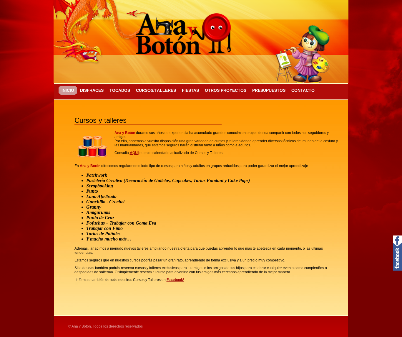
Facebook (175, 280)
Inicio (68, 90)
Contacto (303, 90)
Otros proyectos (225, 90)
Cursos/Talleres (156, 90)
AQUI (134, 153)
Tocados (119, 90)
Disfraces (92, 90)
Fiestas (190, 90)
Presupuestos (268, 90)
